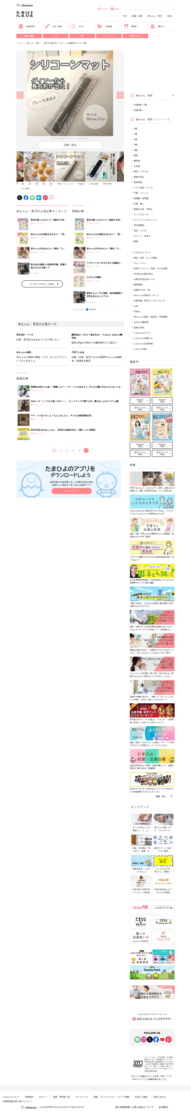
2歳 (37, 184)
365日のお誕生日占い (144, 273)
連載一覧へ (161, 796)
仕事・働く (139, 203)
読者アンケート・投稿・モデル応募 (150, 268)
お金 (136, 306)
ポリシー (43, 1096)
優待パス (161, 26)
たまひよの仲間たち (143, 338)
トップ (19, 43)
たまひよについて (142, 252)
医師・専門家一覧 (61, 1096)
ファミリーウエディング (145, 219)
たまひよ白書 (140, 348)
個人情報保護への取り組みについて (134, 1107)
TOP (125, 16)
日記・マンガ (140, 230)
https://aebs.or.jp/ (150, 1071)
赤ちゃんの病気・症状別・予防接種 (150, 316)
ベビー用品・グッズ (143, 187)
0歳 (22, 184)
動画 (136, 241)
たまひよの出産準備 (143, 343)
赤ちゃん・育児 (154, 16)
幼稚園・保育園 (141, 198)
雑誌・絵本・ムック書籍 (145, 257)
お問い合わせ (159, 1096)
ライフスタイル (141, 214)
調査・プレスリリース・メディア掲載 (111, 1096)
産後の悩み (139, 176)
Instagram (81, 184)
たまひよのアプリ (142, 332)
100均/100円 (107, 184)
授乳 (136, 155)
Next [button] (120, 95)
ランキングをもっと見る (42, 283)
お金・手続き (57, 26)
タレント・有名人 (142, 235)
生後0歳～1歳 (140, 104)
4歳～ (51, 184)
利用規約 (29, 1096)
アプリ (55, 36)
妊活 (169, 16)
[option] (70, 95)
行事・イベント (141, 192)
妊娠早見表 (30, 26)
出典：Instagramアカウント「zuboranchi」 (70, 138)
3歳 (44, 184)
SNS (82, 36)
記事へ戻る (70, 144)
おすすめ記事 (93, 184)
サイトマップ (82, 1096)
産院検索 (138, 284)
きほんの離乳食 (141, 322)
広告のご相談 (141, 1096)
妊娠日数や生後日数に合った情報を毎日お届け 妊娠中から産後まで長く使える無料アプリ (72, 483)
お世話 (137, 166)
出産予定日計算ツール (144, 279)
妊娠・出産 (137, 16)
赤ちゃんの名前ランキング (146, 295)
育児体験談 (139, 225)
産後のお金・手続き (143, 209)
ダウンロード (71, 490)
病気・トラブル (141, 171)
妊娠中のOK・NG (142, 289)
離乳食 (134, 26)
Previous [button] (20, 95)
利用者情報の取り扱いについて (17, 1101)
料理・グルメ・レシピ (65, 184)
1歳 (30, 184)
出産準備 (108, 26)
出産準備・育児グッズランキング (149, 300)
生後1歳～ (138, 110)
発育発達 (138, 182)
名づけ (81, 26)
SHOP (104, 8)
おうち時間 (25, 188)
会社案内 (163, 1107)
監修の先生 (139, 327)
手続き (137, 311)
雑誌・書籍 (29, 36)
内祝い (117, 8)
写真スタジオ (135, 36)
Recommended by (79, 310)
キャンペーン (108, 36)
